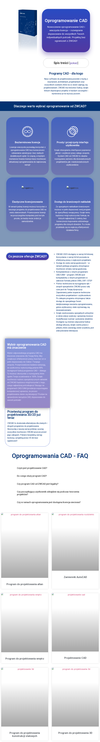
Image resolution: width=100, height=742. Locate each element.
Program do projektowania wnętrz (24, 658)
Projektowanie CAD (75, 657)
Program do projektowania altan (24, 584)
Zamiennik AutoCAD (75, 577)
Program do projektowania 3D (75, 732)
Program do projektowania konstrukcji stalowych (25, 734)
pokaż (73, 63)
